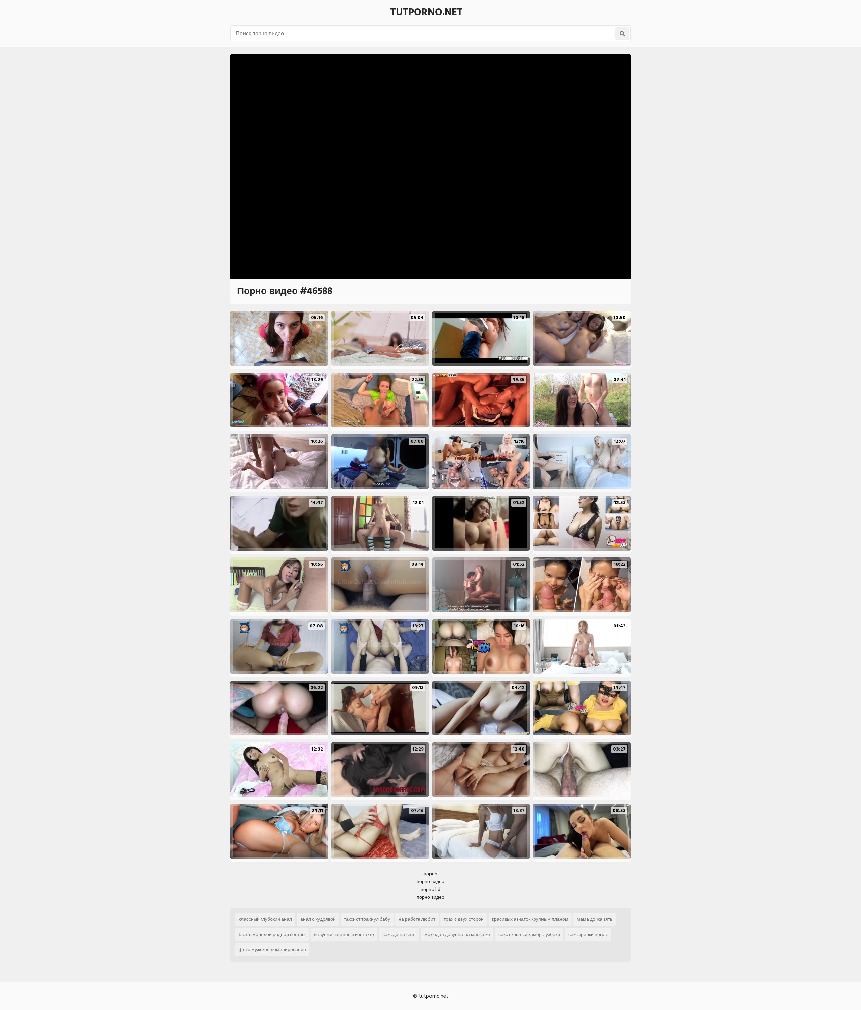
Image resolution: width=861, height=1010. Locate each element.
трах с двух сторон (464, 919)
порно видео (430, 881)
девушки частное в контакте (344, 934)
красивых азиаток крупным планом (530, 919)
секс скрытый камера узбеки (529, 934)
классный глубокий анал (265, 919)
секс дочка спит (399, 934)
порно (430, 874)
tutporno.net (426, 12)
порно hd (430, 889)
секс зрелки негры (588, 934)
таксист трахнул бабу (367, 919)
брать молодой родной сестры (272, 934)
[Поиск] (622, 33)
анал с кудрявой (318, 919)
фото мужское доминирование (272, 949)
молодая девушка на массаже (457, 934)
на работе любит (417, 919)
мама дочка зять (594, 919)
